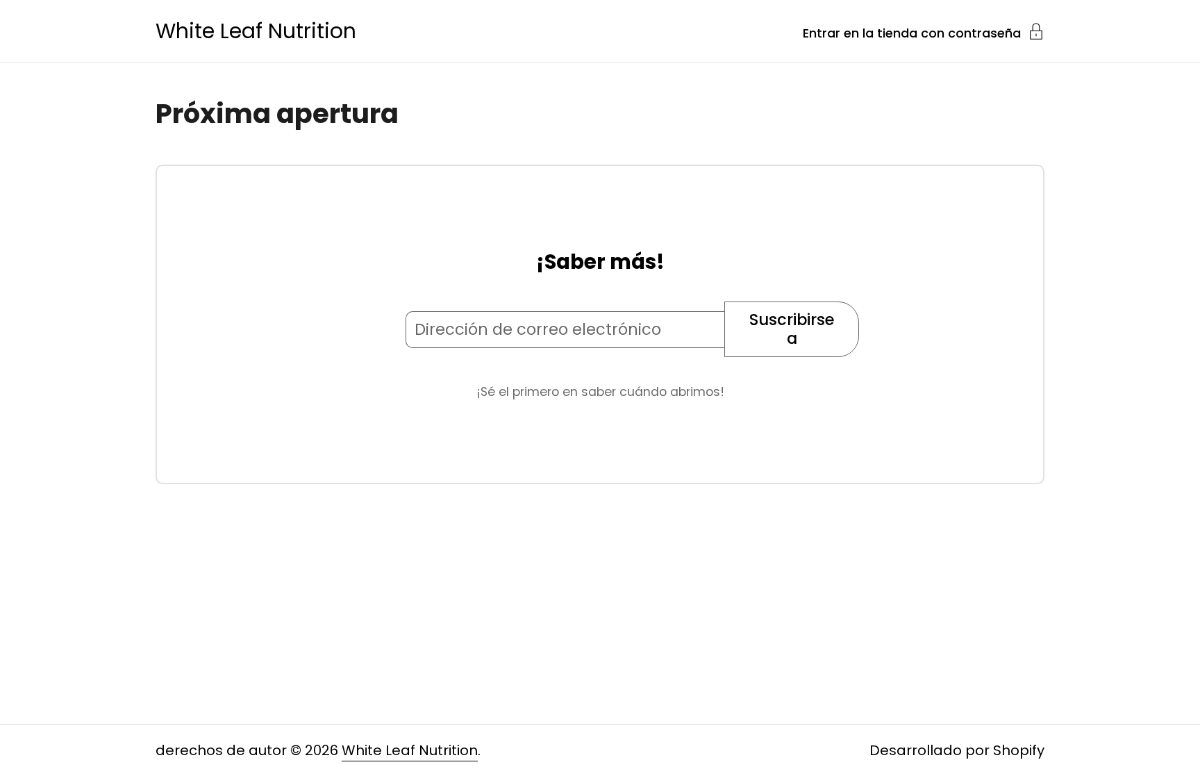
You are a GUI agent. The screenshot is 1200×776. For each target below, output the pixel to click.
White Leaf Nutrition (256, 31)
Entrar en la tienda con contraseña (912, 32)
